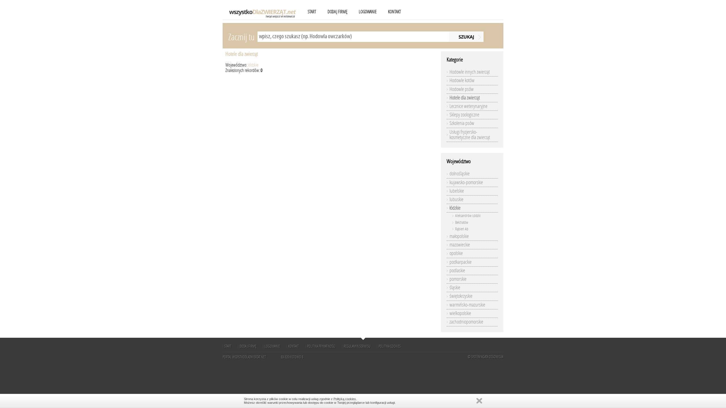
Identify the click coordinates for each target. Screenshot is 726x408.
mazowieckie (459, 245)
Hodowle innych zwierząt (469, 72)
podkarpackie (460, 262)
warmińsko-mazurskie (467, 305)
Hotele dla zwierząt (241, 54)
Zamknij (479, 400)
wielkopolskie (460, 313)
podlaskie (457, 270)
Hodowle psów (461, 89)
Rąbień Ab (461, 229)
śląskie (454, 287)
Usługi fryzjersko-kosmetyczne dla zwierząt (469, 135)
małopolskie (459, 236)
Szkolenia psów (461, 123)
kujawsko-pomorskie (466, 182)
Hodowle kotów (461, 80)
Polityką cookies (345, 399)
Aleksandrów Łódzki (468, 215)
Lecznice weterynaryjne (468, 106)
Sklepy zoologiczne (464, 115)
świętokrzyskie (460, 296)
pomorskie (458, 279)
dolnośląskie (459, 174)
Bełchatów (461, 222)
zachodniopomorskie (466, 322)
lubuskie (456, 199)
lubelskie (456, 191)
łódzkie (253, 65)
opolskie (456, 253)
